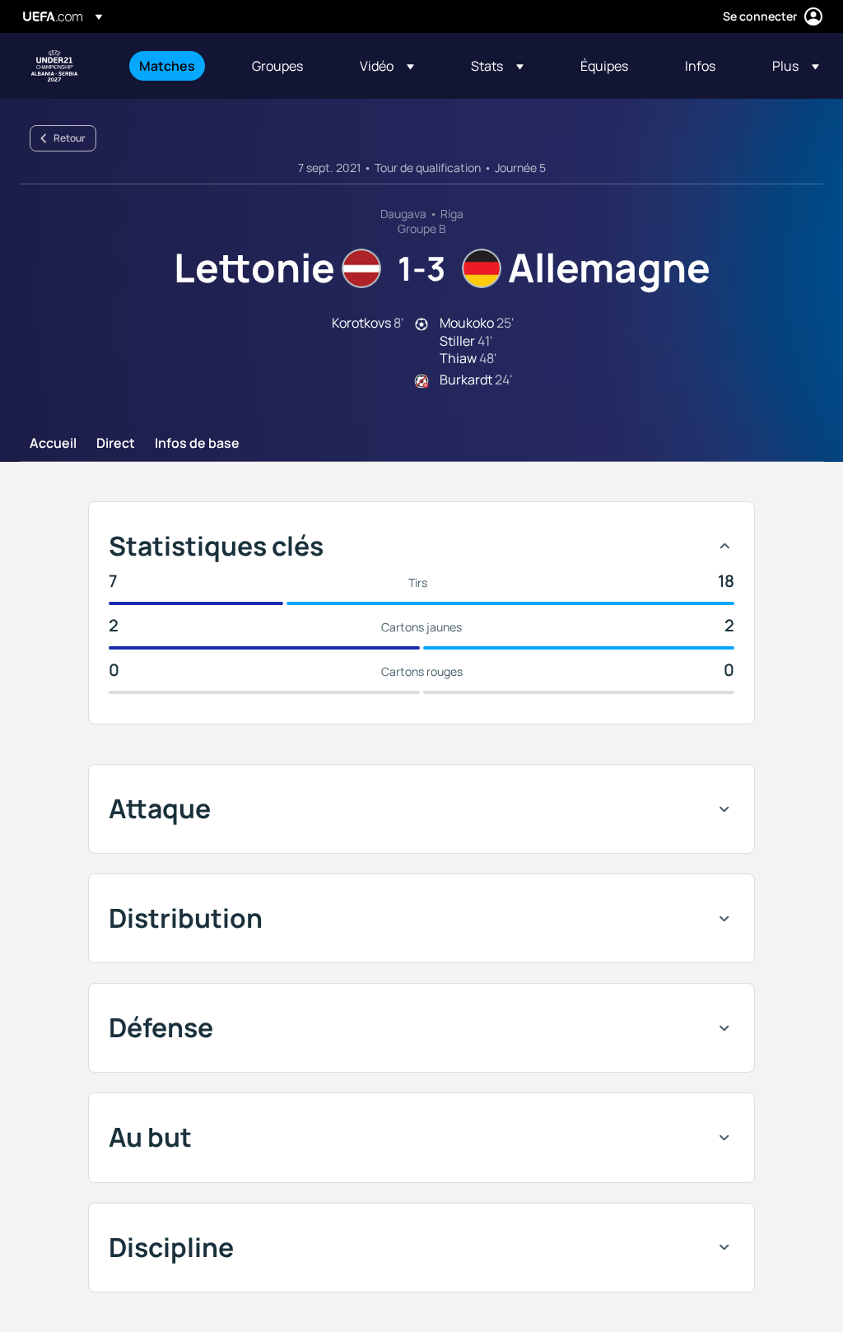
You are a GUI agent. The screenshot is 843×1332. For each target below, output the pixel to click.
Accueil (53, 443)
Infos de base (197, 443)
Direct (115, 443)
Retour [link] (70, 138)
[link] (167, 66)
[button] (387, 66)
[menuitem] (174, 66)
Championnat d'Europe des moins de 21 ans (54, 66)
